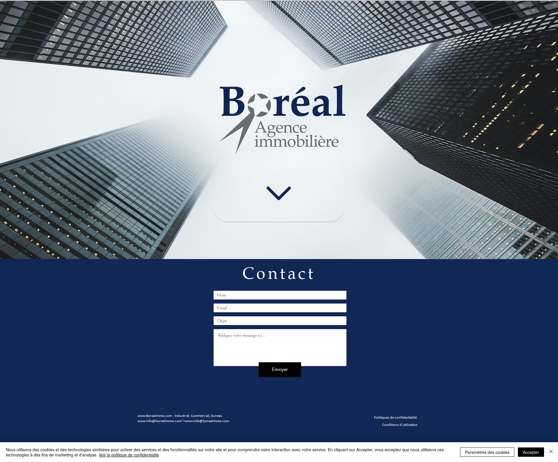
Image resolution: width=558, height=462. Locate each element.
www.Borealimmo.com (154, 415)
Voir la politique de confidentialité (129, 455)
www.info (144, 421)
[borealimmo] (278, 193)
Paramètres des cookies (487, 452)
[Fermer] (551, 452)
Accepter (531, 452)
